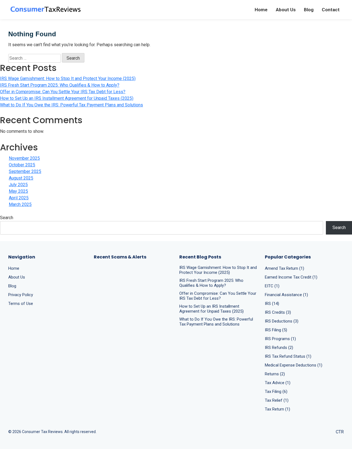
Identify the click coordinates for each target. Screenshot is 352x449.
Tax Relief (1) (276, 400)
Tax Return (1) (277, 409)
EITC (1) (272, 285)
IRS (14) (272, 303)
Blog (309, 9)
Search (6, 217)
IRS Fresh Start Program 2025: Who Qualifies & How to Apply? (59, 85)
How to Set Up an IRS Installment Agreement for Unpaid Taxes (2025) (66, 98)
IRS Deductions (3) (281, 321)
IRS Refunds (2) (279, 347)
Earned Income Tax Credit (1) (291, 277)
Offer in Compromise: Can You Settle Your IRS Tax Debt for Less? (62, 91)
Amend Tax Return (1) (284, 268)
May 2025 (18, 191)
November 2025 (24, 158)
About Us (286, 9)
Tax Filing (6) (276, 391)
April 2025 (19, 197)
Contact (331, 9)
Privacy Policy (20, 294)
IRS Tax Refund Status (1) (288, 356)
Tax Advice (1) (277, 382)
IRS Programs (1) (280, 338)
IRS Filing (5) (276, 329)
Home (261, 9)
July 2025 (18, 184)
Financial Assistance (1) (286, 294)
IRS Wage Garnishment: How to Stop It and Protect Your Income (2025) (68, 78)
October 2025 (22, 164)
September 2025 (25, 171)
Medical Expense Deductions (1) (293, 365)
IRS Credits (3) (278, 312)
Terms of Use (20, 303)
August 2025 (21, 178)
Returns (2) (275, 373)
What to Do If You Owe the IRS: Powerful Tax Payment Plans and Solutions (71, 105)
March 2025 (20, 204)
